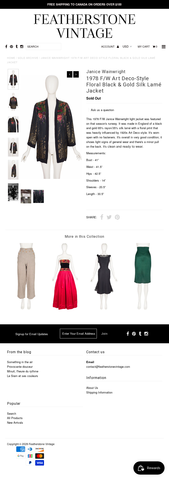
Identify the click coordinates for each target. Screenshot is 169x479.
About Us (92, 388)
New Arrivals (15, 422)
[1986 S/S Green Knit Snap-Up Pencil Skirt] (143, 308)
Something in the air (20, 362)
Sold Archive (28, 57)
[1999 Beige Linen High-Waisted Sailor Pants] (26, 308)
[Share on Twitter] (109, 217)
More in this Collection (84, 236)
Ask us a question (102, 110)
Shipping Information (99, 392)
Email (90, 362)
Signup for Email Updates (31, 334)
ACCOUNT (108, 46)
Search (11, 413)
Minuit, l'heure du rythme (22, 371)
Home (11, 57)
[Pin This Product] (117, 217)
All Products (15, 418)
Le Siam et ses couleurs (22, 376)
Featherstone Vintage (42, 444)
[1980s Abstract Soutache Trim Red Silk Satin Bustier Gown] (65, 308)
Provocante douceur (20, 366)
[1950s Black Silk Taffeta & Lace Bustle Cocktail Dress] (104, 308)
